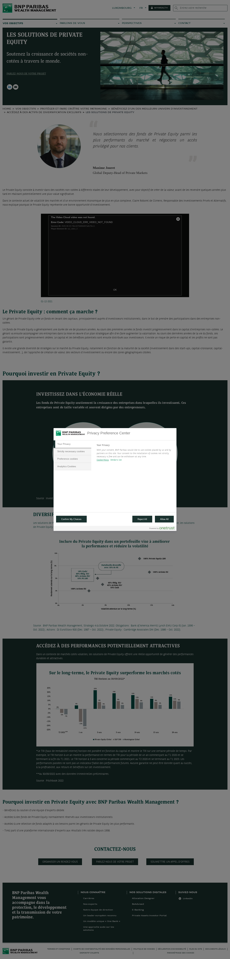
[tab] (72, 444)
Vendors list (116, 460)
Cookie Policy (103, 460)
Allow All (164, 519)
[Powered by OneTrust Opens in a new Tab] (162, 529)
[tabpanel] (135, 453)
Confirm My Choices (71, 519)
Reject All (142, 519)
